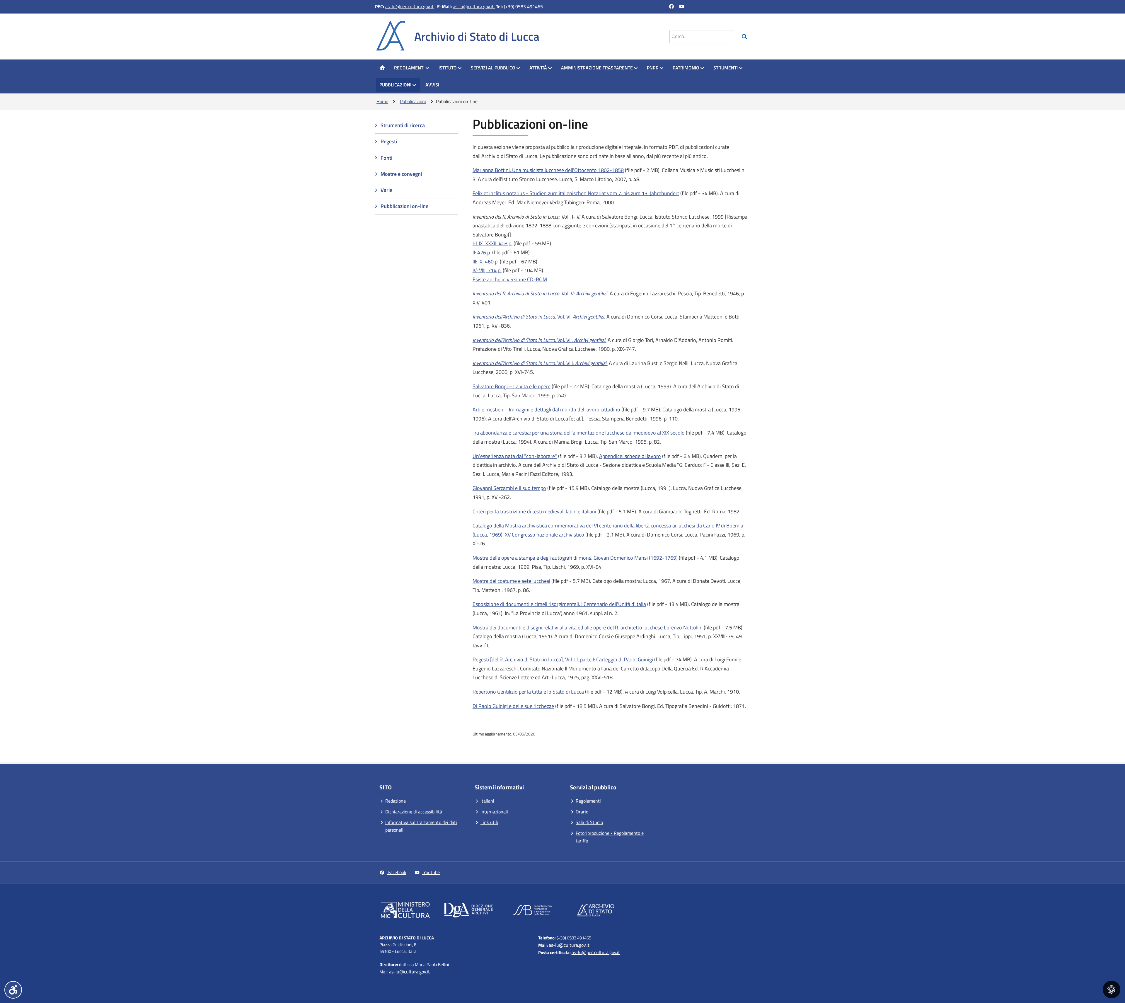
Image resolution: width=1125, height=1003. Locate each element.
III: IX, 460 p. (486, 261)
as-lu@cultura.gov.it (474, 6)
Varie (386, 190)
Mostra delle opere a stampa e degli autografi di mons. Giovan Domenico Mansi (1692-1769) (575, 558)
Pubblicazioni (395, 84)
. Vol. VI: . (539, 317)
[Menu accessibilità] (13, 990)
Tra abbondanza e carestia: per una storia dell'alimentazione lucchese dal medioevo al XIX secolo (579, 433)
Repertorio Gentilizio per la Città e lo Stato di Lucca (528, 692)
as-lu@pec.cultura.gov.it (409, 6)
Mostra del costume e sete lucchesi (511, 581)
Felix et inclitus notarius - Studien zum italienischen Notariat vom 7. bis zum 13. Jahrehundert (576, 193)
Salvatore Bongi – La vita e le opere (511, 386)
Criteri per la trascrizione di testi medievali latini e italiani (534, 511)
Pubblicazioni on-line (404, 206)
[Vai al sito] (405, 911)
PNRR (653, 67)
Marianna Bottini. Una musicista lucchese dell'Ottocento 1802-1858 (548, 170)
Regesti (389, 141)
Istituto (448, 67)
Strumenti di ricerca (403, 125)
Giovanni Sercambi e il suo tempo (509, 488)
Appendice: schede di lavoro (630, 456)
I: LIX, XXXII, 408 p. (492, 243)
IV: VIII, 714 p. (487, 270)
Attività (538, 67)
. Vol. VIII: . (540, 363)
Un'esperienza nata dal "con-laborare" (515, 456)
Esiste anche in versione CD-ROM (510, 279)
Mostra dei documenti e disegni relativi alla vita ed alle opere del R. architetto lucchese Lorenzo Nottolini (588, 627)
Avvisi (432, 84)
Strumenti (725, 67)
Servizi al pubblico (493, 67)
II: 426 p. (482, 252)
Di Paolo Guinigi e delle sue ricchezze (513, 706)
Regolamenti (409, 67)
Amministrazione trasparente (597, 67)
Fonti (386, 158)
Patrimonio (686, 67)
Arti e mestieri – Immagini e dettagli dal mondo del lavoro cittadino (546, 409)
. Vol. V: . (540, 293)
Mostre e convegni (401, 174)
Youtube (431, 872)
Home (382, 101)
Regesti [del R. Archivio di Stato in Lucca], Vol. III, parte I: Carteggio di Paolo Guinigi (563, 659)
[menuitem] (382, 67)
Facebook (396, 872)
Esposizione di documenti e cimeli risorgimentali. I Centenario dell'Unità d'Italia (559, 604)
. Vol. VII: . (539, 340)
